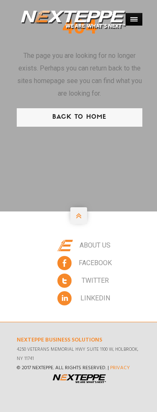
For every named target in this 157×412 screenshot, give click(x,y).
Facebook (95, 263)
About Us (95, 245)
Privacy (120, 368)
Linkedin (95, 298)
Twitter (95, 280)
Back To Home (79, 117)
